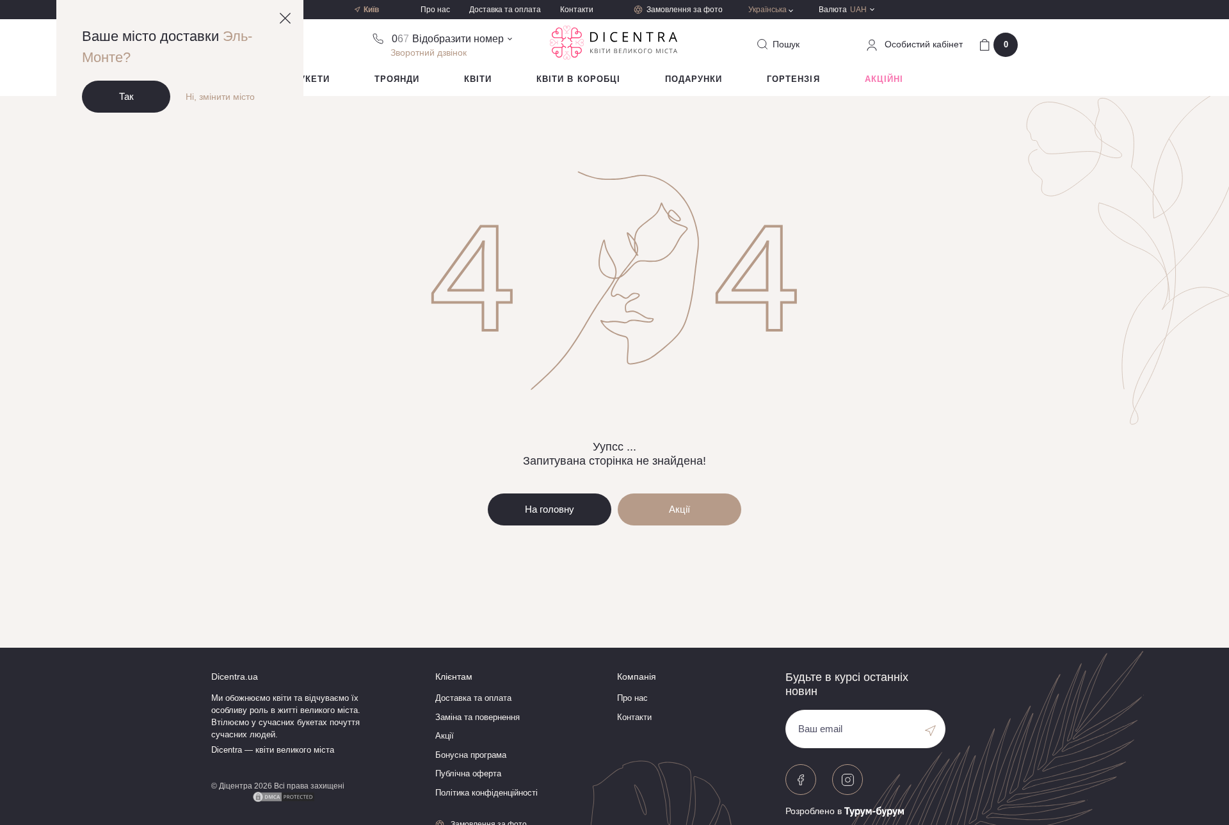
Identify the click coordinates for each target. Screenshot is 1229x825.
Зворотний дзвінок (428, 52)
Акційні (884, 79)
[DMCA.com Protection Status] (284, 794)
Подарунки (693, 79)
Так (126, 96)
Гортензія (793, 79)
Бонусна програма (470, 755)
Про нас (435, 9)
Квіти (478, 79)
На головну (549, 509)
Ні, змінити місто (220, 97)
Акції (679, 509)
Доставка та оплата (505, 9)
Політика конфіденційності (486, 792)
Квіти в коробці (578, 79)
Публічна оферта (468, 773)
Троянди (396, 79)
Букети (311, 79)
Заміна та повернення (477, 717)
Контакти (576, 9)
